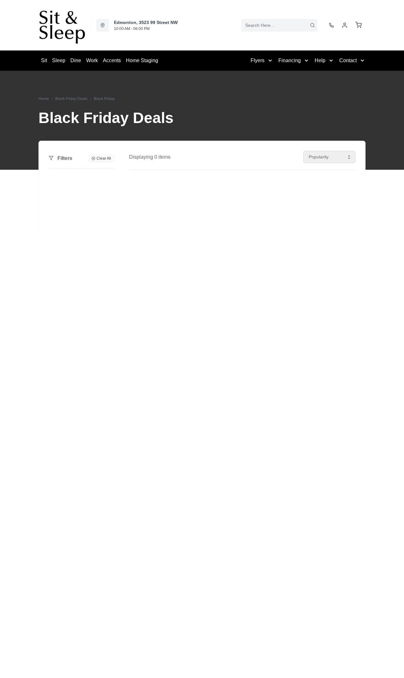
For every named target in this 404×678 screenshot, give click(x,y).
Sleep (58, 60)
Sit (44, 60)
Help (320, 60)
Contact (348, 60)
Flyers (257, 60)
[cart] (358, 25)
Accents (112, 60)
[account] (345, 25)
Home (44, 99)
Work (92, 60)
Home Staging (142, 60)
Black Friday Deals (71, 99)
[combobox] (279, 25)
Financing (289, 60)
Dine (75, 60)
